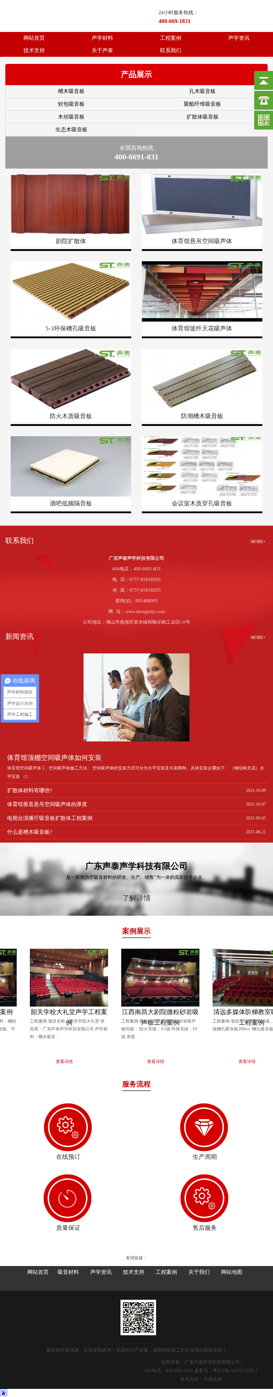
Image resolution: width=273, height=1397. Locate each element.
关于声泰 (102, 50)
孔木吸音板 (202, 91)
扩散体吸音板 (203, 117)
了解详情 (136, 898)
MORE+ (258, 541)
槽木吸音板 (71, 91)
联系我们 (170, 50)
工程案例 (170, 38)
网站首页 (34, 38)
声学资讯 (239, 38)
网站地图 (231, 1272)
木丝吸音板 (71, 117)
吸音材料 (68, 1272)
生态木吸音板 (71, 129)
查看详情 (45, 1061)
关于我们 (199, 1272)
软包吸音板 (71, 104)
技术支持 (34, 50)
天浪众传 (212, 1379)
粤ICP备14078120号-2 (235, 1370)
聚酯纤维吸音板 (202, 104)
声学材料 (102, 38)
